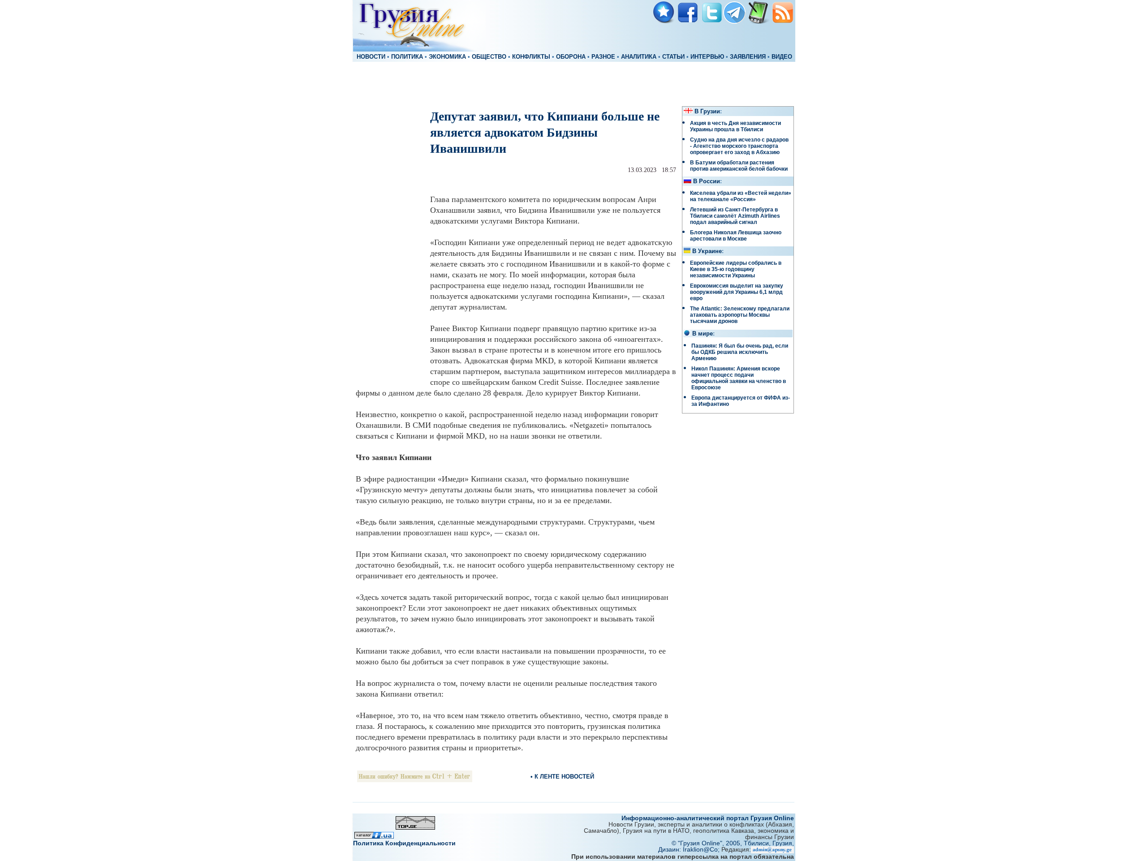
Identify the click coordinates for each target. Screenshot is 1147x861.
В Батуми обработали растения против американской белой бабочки (739, 165)
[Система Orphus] (414, 780)
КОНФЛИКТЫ (531, 57)
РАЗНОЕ (603, 57)
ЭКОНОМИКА (447, 57)
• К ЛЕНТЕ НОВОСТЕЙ (562, 776)
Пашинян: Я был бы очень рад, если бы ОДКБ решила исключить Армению (739, 352)
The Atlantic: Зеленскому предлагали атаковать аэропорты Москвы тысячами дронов (739, 315)
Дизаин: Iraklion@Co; (689, 849)
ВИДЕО (782, 57)
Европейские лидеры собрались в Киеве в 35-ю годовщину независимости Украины (735, 269)
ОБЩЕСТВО (489, 57)
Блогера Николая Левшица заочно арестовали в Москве (735, 235)
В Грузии (707, 111)
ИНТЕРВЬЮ (707, 57)
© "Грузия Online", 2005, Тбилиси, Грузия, (733, 843)
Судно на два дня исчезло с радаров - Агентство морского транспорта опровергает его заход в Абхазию (739, 146)
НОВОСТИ (371, 57)
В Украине (707, 251)
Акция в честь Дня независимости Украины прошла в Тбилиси (735, 126)
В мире (702, 334)
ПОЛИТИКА (407, 57)
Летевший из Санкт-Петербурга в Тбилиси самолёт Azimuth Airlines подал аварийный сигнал (735, 216)
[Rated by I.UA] (374, 836)
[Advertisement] (573, 83)
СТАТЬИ (673, 57)
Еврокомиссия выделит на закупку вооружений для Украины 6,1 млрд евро (736, 292)
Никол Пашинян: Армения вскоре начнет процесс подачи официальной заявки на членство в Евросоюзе (738, 378)
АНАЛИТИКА (638, 57)
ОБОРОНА (571, 57)
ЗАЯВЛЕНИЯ (748, 57)
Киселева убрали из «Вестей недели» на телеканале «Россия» (740, 196)
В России (706, 181)
